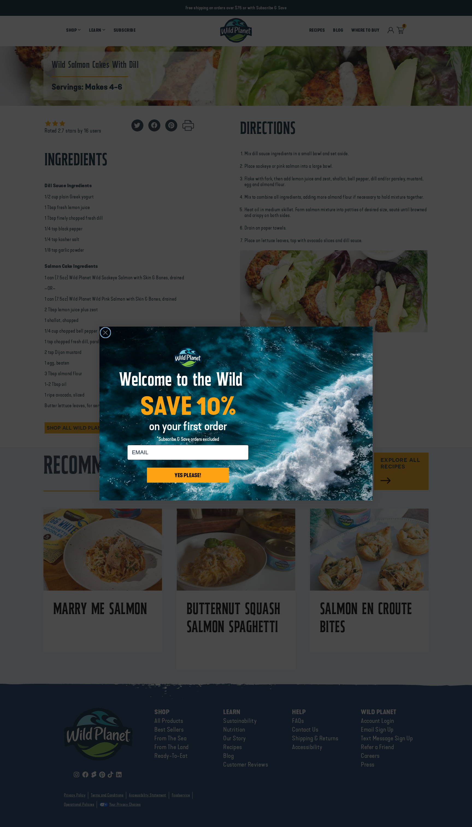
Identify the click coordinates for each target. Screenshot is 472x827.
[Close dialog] (105, 333)
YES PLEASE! (188, 475)
